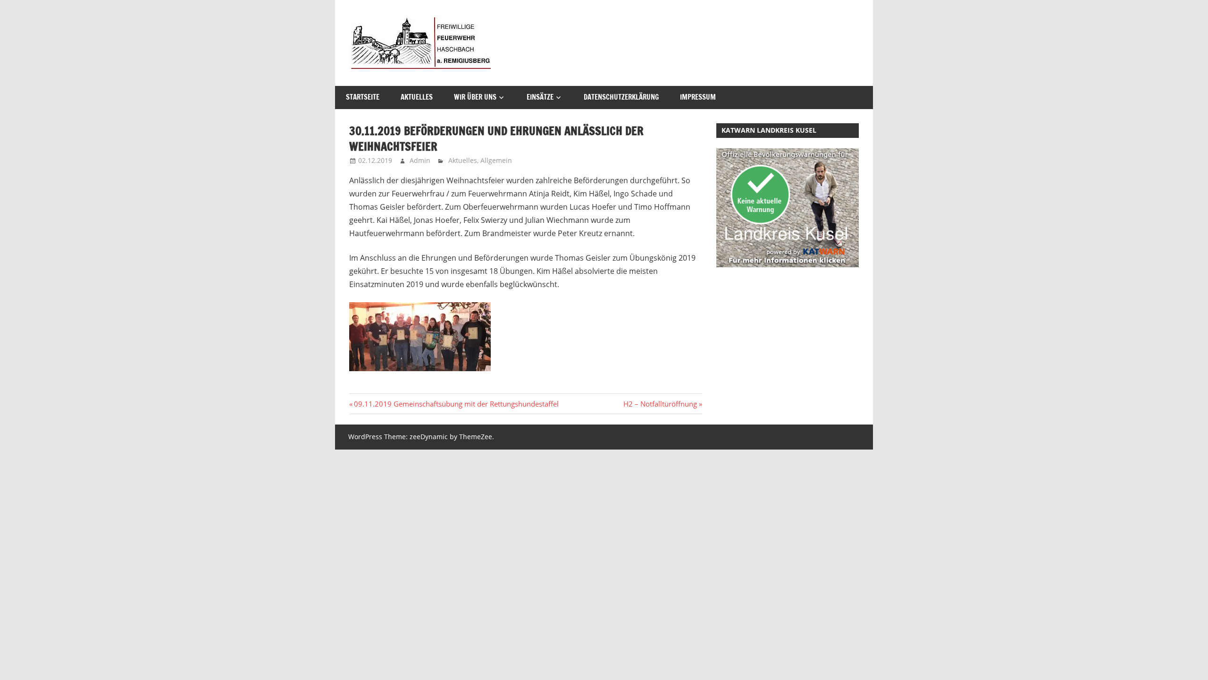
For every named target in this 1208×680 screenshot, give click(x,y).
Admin (420, 160)
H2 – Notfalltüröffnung (660, 403)
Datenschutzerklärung (621, 97)
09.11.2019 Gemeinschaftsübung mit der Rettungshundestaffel (456, 403)
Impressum (698, 97)
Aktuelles (417, 97)
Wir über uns (475, 97)
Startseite (362, 97)
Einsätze (540, 97)
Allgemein (496, 160)
